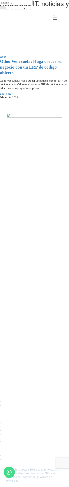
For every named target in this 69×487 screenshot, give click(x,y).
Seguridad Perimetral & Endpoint (34, 441)
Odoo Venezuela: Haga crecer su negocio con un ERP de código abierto (31, 67)
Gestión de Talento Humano (34, 434)
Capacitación (34, 401)
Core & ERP (35, 430)
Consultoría (34, 405)
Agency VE (29, 477)
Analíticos (34, 423)
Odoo (3, 57)
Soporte (34, 409)
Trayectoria (34, 459)
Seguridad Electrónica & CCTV (34, 438)
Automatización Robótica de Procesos (35, 426)
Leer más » (6, 93)
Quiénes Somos (34, 455)
